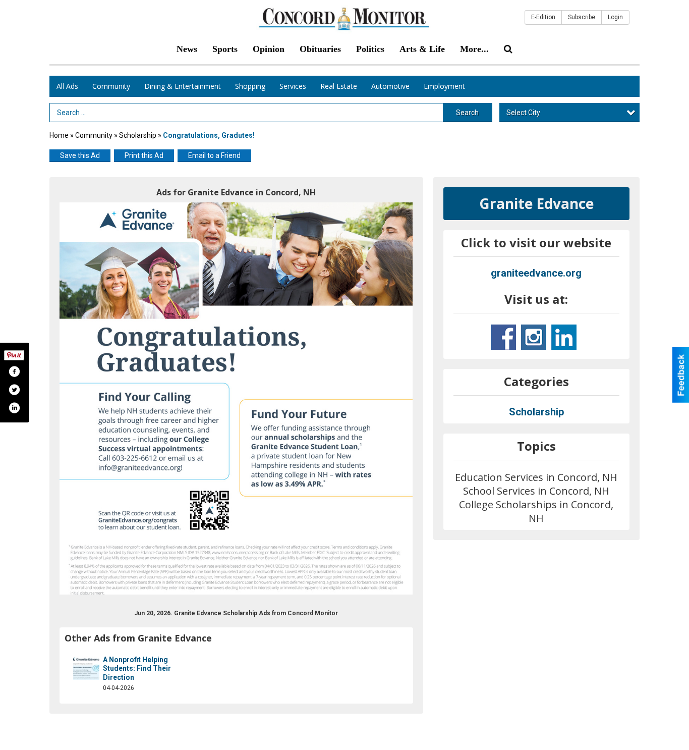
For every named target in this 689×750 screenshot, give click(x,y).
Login (615, 17)
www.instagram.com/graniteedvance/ (533, 337)
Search (467, 113)
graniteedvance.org (536, 273)
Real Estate (338, 86)
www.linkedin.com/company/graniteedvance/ (564, 337)
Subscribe (581, 17)
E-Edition (543, 17)
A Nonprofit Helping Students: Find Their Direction (137, 668)
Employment (444, 86)
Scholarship (137, 135)
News (187, 49)
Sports (225, 49)
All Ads (67, 86)
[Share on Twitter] (14, 390)
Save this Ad (80, 155)
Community (111, 86)
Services (292, 86)
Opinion (268, 49)
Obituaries (320, 49)
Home (59, 135)
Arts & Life (422, 49)
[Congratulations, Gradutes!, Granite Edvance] (236, 398)
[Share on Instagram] (14, 408)
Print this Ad (144, 155)
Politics (370, 49)
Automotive (390, 86)
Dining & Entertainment (182, 86)
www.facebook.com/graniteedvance (503, 337)
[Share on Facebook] (14, 371)
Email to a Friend (214, 155)
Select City (523, 113)
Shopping (250, 86)
